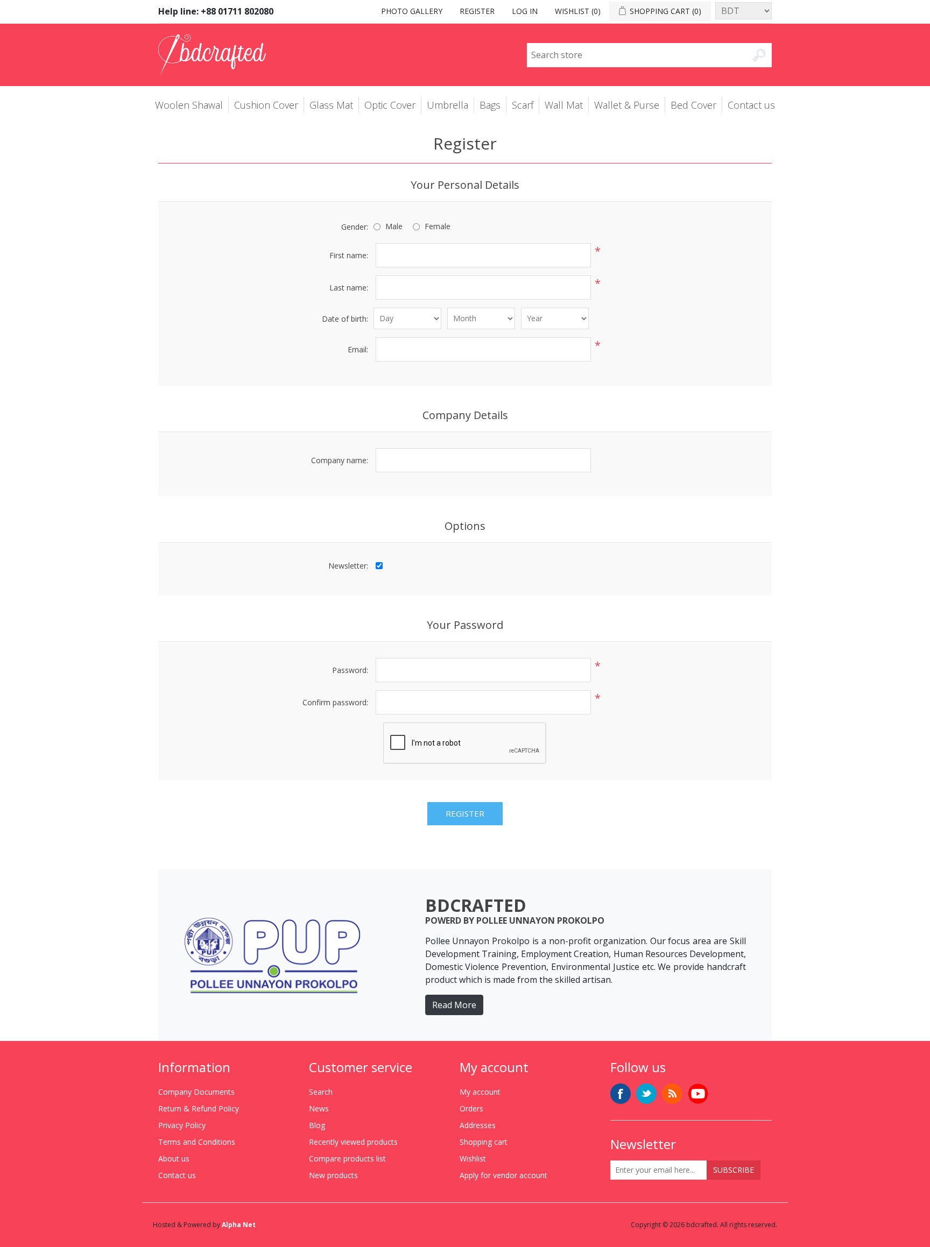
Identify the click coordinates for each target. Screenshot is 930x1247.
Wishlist (473, 1158)
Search (321, 1092)
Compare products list (347, 1158)
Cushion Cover (266, 104)
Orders (471, 1108)
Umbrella (447, 104)
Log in (525, 11)
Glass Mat (331, 104)
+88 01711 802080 (237, 11)
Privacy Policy (182, 1125)
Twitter (646, 1093)
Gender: (354, 227)
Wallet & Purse (626, 104)
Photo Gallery (411, 11)
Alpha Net (239, 1224)
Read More (454, 1005)
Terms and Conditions (196, 1142)
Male (394, 226)
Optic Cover (389, 104)
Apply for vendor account (503, 1175)
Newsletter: (348, 566)
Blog (317, 1125)
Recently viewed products (353, 1142)
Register (477, 11)
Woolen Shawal (189, 104)
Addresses (478, 1125)
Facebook (620, 1093)
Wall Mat (564, 104)
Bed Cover (693, 104)
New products (333, 1175)
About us (173, 1158)
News (319, 1108)
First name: (348, 255)
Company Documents (196, 1092)
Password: (350, 670)
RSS (672, 1093)
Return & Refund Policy (198, 1108)
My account (480, 1092)
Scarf (522, 104)
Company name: (339, 460)
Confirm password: (335, 702)
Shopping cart (484, 1142)
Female (437, 226)
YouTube (698, 1093)
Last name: (348, 287)
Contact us (751, 104)
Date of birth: (345, 319)
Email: (358, 349)
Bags (490, 104)
